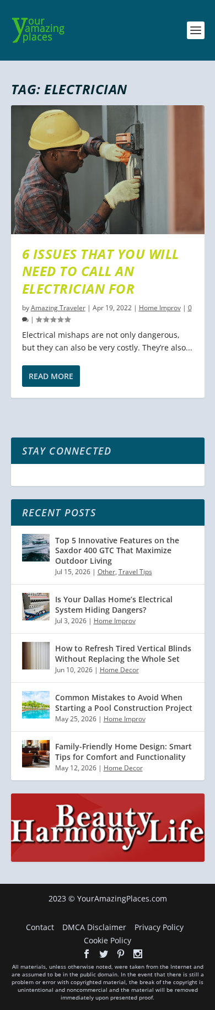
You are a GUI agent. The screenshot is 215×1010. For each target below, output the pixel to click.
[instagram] (137, 953)
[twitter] (103, 953)
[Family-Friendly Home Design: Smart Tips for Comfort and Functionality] (36, 754)
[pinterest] (120, 953)
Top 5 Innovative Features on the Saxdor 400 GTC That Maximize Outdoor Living (117, 550)
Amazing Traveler (58, 307)
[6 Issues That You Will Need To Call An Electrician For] (108, 169)
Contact (40, 927)
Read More (51, 376)
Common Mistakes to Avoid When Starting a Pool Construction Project (123, 702)
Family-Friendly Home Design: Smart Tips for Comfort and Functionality (123, 751)
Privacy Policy (159, 927)
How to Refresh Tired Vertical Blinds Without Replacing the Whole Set (123, 653)
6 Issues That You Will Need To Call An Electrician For (100, 271)
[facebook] (86, 953)
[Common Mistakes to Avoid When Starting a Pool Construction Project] (36, 705)
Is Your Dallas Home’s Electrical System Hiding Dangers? (114, 604)
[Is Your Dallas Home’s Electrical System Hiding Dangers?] (36, 606)
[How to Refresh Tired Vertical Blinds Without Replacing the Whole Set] (36, 655)
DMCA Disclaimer (94, 927)
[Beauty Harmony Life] (108, 859)
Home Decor (119, 669)
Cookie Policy (107, 940)
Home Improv (160, 307)
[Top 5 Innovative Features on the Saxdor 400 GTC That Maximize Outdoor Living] (36, 547)
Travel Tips (135, 571)
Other (106, 571)
